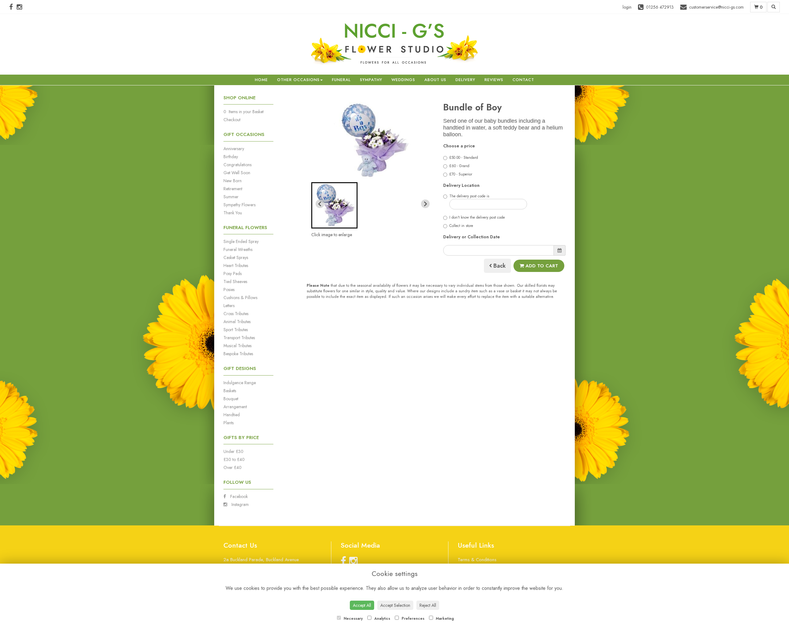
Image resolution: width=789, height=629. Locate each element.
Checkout (231, 120)
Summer (231, 197)
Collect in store (461, 225)
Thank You (232, 213)
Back (499, 266)
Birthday (230, 157)
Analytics (381, 618)
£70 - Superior (460, 174)
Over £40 (232, 467)
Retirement (232, 189)
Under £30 (233, 451)
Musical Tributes (237, 346)
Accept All (362, 605)
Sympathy (371, 80)
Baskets (229, 391)
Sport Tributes (235, 330)
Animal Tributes (237, 322)
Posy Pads (232, 273)
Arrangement (235, 407)
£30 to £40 (234, 459)
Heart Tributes (235, 265)
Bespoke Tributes (238, 354)
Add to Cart (541, 265)
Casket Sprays (235, 257)
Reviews (493, 80)
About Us (435, 80)
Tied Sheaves (235, 281)
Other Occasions (298, 80)
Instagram (239, 504)
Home (261, 80)
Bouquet (230, 399)
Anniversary (233, 149)
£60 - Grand (459, 166)
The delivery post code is (469, 196)
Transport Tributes (239, 338)
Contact (523, 80)
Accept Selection (395, 605)
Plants (228, 423)
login (627, 7)
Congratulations (237, 165)
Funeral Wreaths (237, 249)
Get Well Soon (236, 173)
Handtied (231, 415)
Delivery (465, 80)
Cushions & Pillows (240, 297)
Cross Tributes (235, 313)
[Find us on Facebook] (13, 7)
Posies (229, 289)
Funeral (341, 80)
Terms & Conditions (477, 559)
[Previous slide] (320, 203)
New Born (232, 181)
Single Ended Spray (241, 241)
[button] (334, 205)
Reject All (427, 605)
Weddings (403, 80)
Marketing (444, 618)
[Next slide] (425, 203)
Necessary (352, 618)
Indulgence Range (239, 383)
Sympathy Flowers (239, 205)
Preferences (412, 618)
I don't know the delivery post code (477, 217)
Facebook (238, 496)
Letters (229, 305)
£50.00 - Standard (463, 157)
